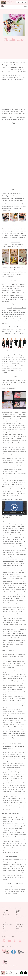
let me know (19, 297)
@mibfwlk (12, 388)
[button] (14, 507)
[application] (14, 507)
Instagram (4, 370)
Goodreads (12, 270)
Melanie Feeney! (16, 242)
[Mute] (21, 513)
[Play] (4, 513)
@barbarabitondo (16, 499)
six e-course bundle (17, 240)
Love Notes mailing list (10, 357)
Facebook (15, 368)
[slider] (13, 512)
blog (3, 368)
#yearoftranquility (20, 235)
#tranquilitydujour (18, 233)
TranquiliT (9, 331)
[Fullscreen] (24, 513)
